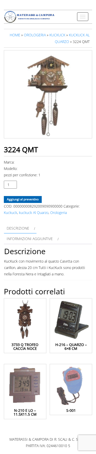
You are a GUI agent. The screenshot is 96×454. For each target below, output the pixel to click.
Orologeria (35, 35)
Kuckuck (57, 35)
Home (15, 35)
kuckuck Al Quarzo (33, 212)
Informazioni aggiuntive (30, 238)
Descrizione (18, 228)
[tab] (20, 228)
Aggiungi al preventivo (23, 199)
